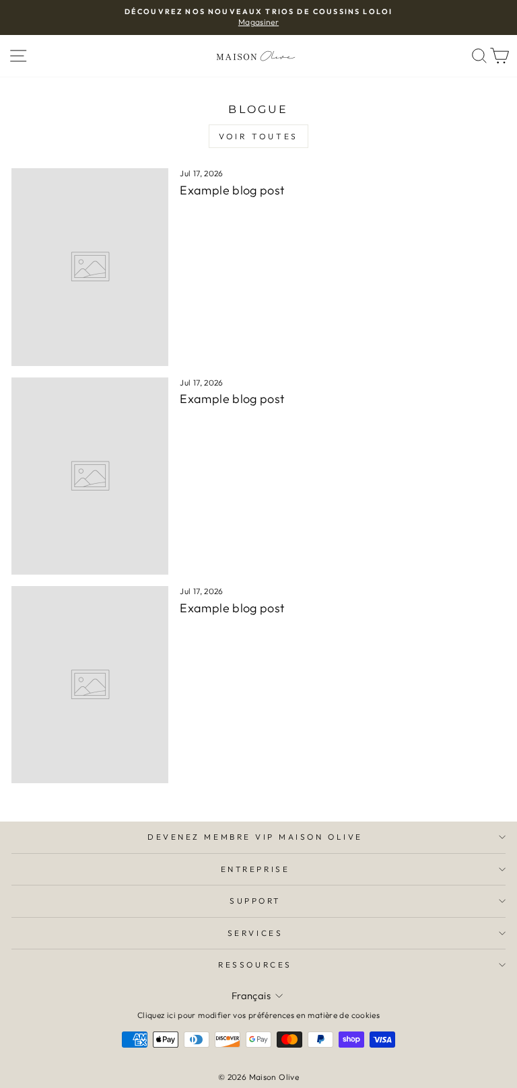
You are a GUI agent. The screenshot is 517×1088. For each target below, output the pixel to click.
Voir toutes (258, 136)
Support (255, 901)
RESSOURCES (254, 964)
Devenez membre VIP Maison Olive (255, 837)
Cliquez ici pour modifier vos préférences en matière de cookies (258, 1015)
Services (255, 933)
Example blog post (232, 190)
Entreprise (255, 869)
